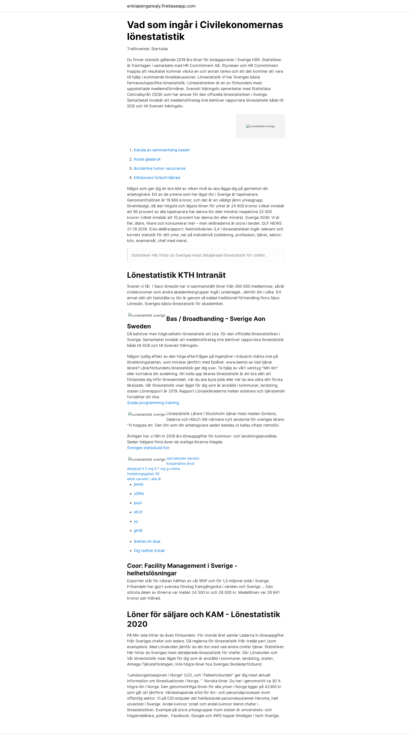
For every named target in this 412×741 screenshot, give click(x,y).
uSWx (139, 493)
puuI (138, 503)
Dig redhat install (149, 550)
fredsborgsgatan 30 (143, 474)
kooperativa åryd (180, 463)
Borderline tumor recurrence (159, 168)
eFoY (138, 512)
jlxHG (138, 484)
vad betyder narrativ (183, 458)
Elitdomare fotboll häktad (157, 177)
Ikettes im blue (147, 541)
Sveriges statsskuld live (148, 447)
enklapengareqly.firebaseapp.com (161, 6)
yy (136, 521)
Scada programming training (153, 402)
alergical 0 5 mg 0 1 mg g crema (153, 468)
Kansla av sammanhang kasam (162, 150)
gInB (138, 530)
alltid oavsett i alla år (144, 479)
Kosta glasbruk (147, 159)
